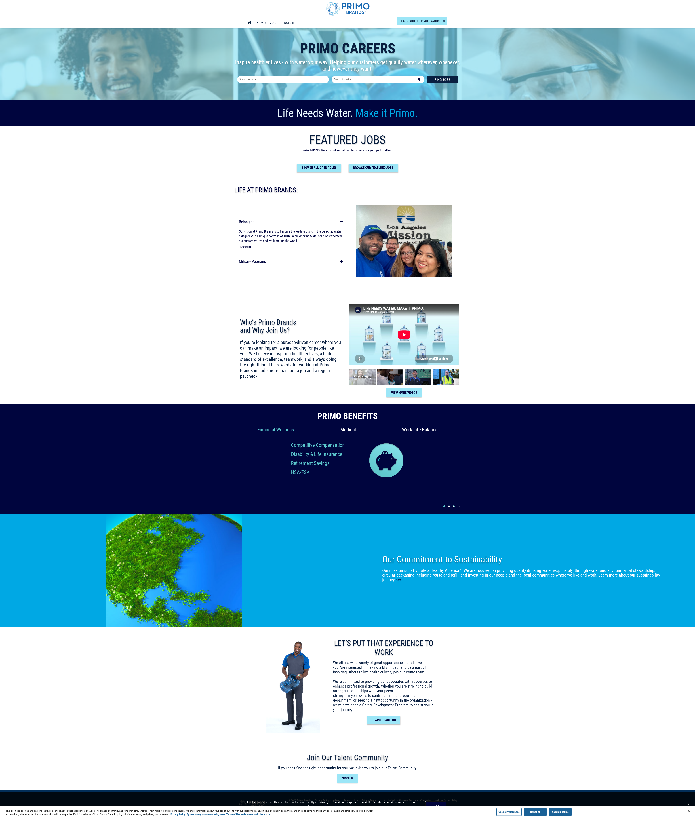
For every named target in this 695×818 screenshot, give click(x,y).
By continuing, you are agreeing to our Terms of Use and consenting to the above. (229, 814)
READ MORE (245, 246)
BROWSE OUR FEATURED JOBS (373, 168)
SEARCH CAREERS (384, 720)
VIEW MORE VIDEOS (404, 392)
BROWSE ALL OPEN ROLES (319, 168)
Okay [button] (435, 805)
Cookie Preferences (509, 811)
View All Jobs (267, 23)
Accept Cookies (560, 811)
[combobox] (283, 79)
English (288, 23)
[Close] (689, 811)
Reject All (535, 811)
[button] (291, 222)
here (398, 580)
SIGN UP (347, 778)
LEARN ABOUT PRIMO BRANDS (420, 21)
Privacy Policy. (178, 814)
